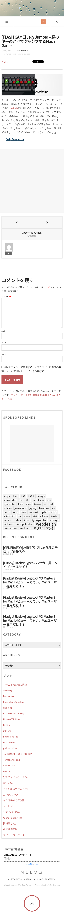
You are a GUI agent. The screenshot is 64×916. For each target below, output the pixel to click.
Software (44, 516)
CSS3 (31, 496)
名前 (3, 331)
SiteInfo (27, 516)
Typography (39, 520)
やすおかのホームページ (16, 788)
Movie (15, 512)
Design (41, 496)
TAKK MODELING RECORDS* (17, 753)
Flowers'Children (11, 719)
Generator (9, 504)
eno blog (7, 707)
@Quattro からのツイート (18, 855)
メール (4, 343)
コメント (6, 296)
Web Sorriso (9, 765)
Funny (41, 500)
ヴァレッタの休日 (12, 817)
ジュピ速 (8, 806)
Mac (53, 508)
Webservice (10, 528)
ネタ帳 (38, 528)
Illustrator (37, 504)
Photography (34, 512)
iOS (45, 504)
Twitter (26, 520)
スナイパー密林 (11, 811)
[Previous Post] (17, 222)
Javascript (21, 508)
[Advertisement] (32, 181)
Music (23, 512)
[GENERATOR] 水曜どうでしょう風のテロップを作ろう (30, 549)
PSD (19, 516)
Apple (7, 496)
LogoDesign (44, 508)
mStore (7, 730)
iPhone (8, 508)
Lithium (7, 725)
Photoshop (49, 512)
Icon (28, 504)
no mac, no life (10, 736)
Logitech (13, 108)
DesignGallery (10, 500)
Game (49, 500)
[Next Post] (47, 222)
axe (7, 588)
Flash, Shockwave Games (18, 54)
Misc (7, 512)
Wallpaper (9, 524)
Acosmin (56, 885)
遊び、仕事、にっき (14, 834)
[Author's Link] (8, 253)
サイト (4, 354)
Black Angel (9, 696)
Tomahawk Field (11, 759)
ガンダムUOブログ (13, 794)
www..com (32, 864)
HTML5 (21, 504)
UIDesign (54, 520)
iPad (51, 504)
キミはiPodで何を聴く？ (16, 800)
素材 (49, 528)
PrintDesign (9, 516)
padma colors (10, 748)
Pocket (5, 62)
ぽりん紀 (8, 782)
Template (54, 516)
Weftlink (7, 771)
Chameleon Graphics (13, 701)
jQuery (33, 508)
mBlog (32, 872)
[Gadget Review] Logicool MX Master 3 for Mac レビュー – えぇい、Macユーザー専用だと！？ (30, 582)
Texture (8, 520)
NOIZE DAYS (9, 742)
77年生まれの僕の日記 (15, 684)
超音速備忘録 (10, 829)
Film (27, 500)
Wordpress (25, 528)
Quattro (23, 50)
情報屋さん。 (10, 823)
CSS (23, 496)
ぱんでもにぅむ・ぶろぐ (16, 777)
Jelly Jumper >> (15, 139)
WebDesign (46, 524)
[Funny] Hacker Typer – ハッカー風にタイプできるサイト (30, 564)
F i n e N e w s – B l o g (13, 713)
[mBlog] (32, 8)
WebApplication (24, 524)
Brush (15, 496)
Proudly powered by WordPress (17, 885)
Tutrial (17, 520)
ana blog (7, 690)
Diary (21, 500)
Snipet (35, 516)
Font (33, 500)
